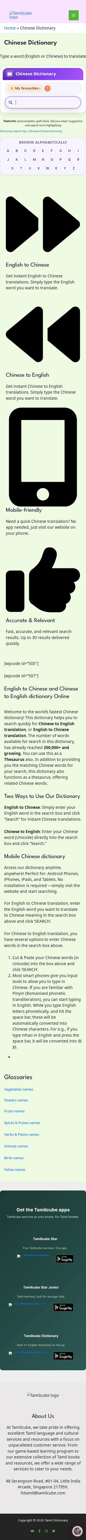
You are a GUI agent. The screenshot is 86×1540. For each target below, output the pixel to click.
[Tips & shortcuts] (48, 88)
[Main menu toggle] (74, 15)
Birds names (14, 1158)
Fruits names (14, 1111)
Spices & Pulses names (22, 1122)
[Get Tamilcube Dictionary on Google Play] (63, 1356)
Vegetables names (18, 1089)
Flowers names (16, 1100)
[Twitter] (53, 1531)
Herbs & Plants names (21, 1134)
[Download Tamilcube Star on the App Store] (34, 1259)
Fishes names (14, 1169)
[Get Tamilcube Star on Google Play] (65, 1259)
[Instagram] (46, 1531)
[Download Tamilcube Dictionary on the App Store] (29, 1356)
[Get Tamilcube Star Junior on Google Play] (63, 1307)
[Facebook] (39, 1531)
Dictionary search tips (13, 131)
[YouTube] (32, 1531)
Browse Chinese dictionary (45, 131)
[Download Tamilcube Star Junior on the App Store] (29, 1307)
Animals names (16, 1146)
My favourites (25, 88)
